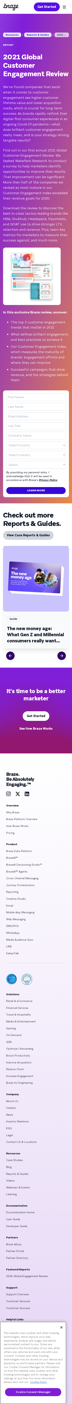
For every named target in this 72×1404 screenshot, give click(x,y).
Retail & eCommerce (19, 1001)
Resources (12, 34)
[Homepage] (10, 7)
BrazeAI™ (12, 857)
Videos (10, 1180)
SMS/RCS (12, 926)
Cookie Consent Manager (33, 1392)
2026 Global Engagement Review (27, 1276)
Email (9, 905)
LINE (9, 946)
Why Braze (12, 812)
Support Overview (17, 1294)
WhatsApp (13, 933)
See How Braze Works (36, 729)
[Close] (61, 1327)
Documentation (16, 1205)
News (9, 1114)
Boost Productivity (18, 1055)
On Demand (13, 1035)
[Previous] (10, 656)
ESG (9, 1128)
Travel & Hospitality (18, 1014)
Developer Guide (16, 1226)
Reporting (12, 892)
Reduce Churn (15, 1069)
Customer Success (18, 1308)
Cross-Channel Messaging (22, 878)
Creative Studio (16, 898)
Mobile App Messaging (20, 912)
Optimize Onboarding (19, 1048)
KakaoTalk (12, 953)
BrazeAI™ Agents (16, 871)
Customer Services (18, 1301)
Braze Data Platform (19, 851)
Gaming (11, 1028)
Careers (11, 1108)
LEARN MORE (36, 490)
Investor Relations (17, 1121)
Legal (9, 1135)
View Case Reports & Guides (28, 535)
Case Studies (14, 1160)
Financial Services (17, 1008)
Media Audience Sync (19, 939)
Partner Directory (17, 1258)
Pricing (10, 833)
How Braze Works (17, 826)
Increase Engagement (19, 1076)
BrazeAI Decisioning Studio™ (24, 864)
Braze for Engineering (19, 1082)
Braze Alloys (14, 1244)
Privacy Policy (48, 480)
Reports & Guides (38, 34)
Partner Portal (15, 1251)
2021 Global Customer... (63, 34)
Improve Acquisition (18, 1062)
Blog (9, 1167)
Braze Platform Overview (21, 819)
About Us (12, 1101)
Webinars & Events (18, 1187)
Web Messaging (16, 919)
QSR (9, 1042)
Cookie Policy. (38, 1382)
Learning (11, 1194)
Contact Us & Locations (21, 1142)
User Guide (13, 1219)
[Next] (61, 656)
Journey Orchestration (20, 885)
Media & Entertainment (21, 1021)
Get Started (46, 7)
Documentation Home (20, 1212)
